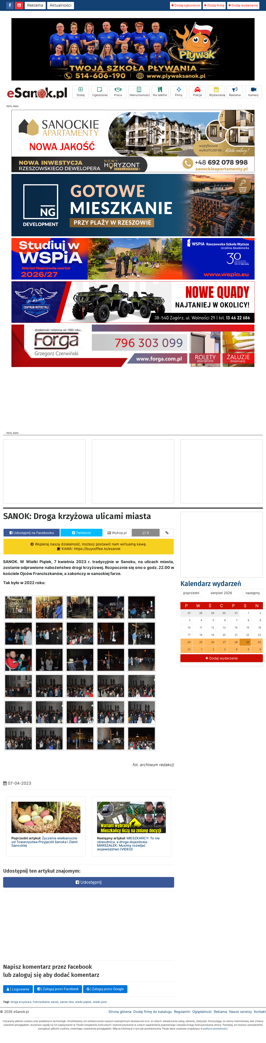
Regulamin (182, 1012)
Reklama (35, 5)
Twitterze (83, 533)
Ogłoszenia (99, 95)
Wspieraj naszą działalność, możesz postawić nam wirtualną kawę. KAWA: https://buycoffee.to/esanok (90, 546)
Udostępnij (90, 882)
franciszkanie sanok (45, 1001)
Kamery (253, 95)
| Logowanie (19, 989)
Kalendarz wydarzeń (210, 584)
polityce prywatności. (215, 1028)
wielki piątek (83, 1001)
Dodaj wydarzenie (244, 5)
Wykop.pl (119, 533)
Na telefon (160, 95)
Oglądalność (202, 1012)
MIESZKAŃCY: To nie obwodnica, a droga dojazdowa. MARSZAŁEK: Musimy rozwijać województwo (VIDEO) (128, 843)
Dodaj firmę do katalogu (152, 1012)
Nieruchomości (140, 95)
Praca (118, 95)
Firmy (178, 95)
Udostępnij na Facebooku (33, 533)
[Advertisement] (133, 398)
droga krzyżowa (21, 1001)
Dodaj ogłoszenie (187, 5)
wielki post (100, 1001)
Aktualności (60, 5)
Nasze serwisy (240, 1012)
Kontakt (260, 1012)
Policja (197, 95)
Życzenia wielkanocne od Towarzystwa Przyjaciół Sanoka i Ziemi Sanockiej (44, 841)
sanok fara (67, 1001)
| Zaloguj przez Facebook (59, 989)
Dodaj (81, 95)
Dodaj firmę (215, 5)
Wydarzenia (216, 95)
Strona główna (119, 1012)
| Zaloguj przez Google (107, 989)
